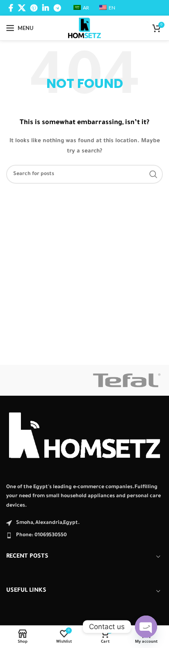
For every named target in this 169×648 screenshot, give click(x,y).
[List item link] (84, 535)
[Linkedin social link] (45, 8)
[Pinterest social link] (34, 8)
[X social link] (22, 8)
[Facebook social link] (11, 8)
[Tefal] (126, 380)
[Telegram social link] (57, 8)
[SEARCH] (153, 174)
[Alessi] (42, 380)
